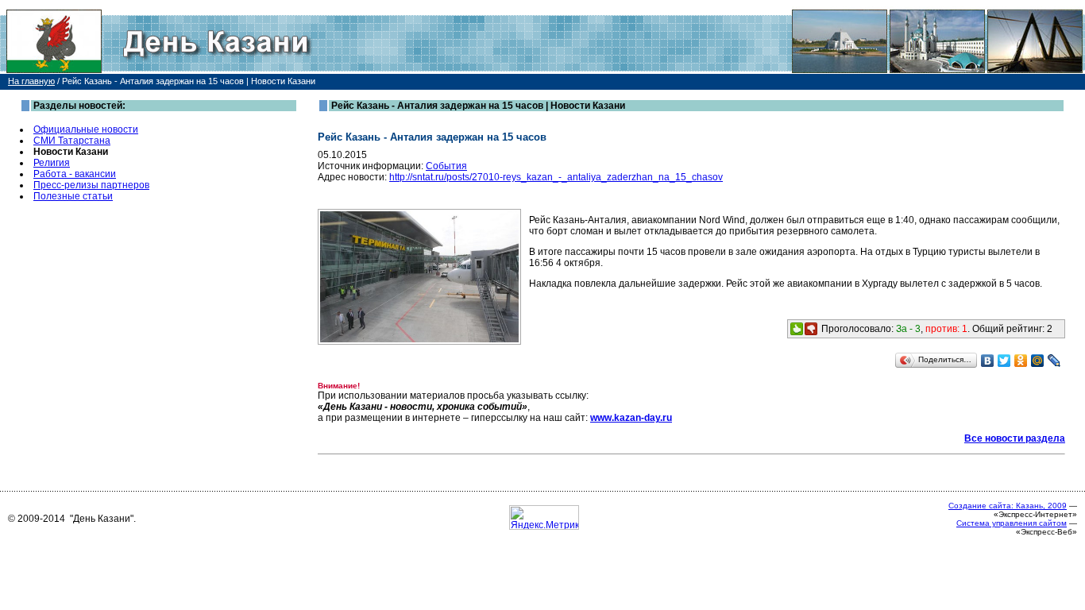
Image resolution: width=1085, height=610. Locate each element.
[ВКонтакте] (987, 360)
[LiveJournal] (1054, 360)
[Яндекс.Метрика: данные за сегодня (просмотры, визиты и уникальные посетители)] (544, 517)
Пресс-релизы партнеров (91, 185)
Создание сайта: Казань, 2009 (1007, 505)
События (446, 166)
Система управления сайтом (1011, 523)
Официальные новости (85, 129)
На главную (31, 81)
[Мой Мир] (1037, 360)
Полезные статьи (73, 196)
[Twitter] (1004, 360)
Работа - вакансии (74, 174)
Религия (51, 162)
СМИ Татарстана (71, 140)
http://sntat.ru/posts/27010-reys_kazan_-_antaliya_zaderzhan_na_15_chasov (556, 177)
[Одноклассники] (1021, 360)
